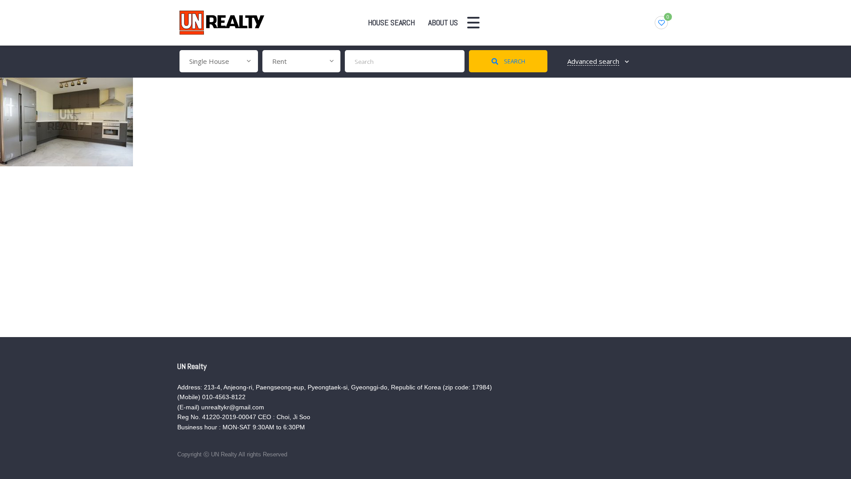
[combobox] (219, 61)
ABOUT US (443, 22)
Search (514, 61)
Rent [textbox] (279, 61)
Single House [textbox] (209, 61)
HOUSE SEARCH (391, 22)
